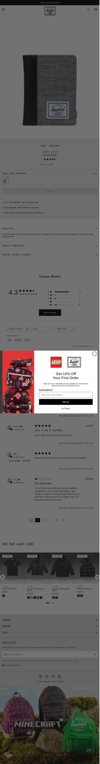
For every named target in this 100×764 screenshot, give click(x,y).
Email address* (45, 390)
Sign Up (65, 402)
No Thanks (65, 409)
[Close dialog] (93, 354)
